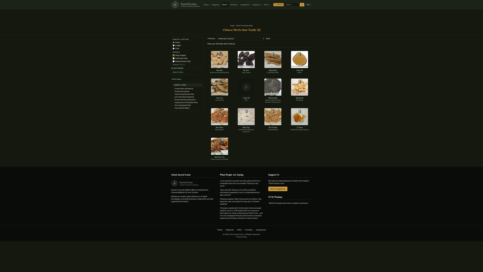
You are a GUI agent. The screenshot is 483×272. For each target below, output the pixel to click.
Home (232, 26)
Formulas (233, 4)
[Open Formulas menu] (238, 4)
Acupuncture (244, 4)
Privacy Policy (241, 237)
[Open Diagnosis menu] (220, 4)
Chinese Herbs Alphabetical (183, 89)
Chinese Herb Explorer (181, 91)
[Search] (302, 4)
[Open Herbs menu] (228, 4)
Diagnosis (215, 4)
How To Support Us (277, 189)
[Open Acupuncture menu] (251, 4)
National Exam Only (183, 61)
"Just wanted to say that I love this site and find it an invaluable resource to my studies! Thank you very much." (240, 183)
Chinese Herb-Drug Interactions (185, 100)
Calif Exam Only (181, 58)
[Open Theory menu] (210, 4)
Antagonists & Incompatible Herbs (186, 102)
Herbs (224, 4)
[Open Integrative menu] (262, 4)
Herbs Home (176, 79)
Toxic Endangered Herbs (182, 105)
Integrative (256, 4)
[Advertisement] (241, 15)
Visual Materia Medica (182, 108)
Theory (206, 4)
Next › (268, 39)
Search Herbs (177, 68)
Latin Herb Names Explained (184, 97)
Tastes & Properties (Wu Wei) (184, 94)
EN (308, 5)
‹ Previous (211, 39)
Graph (280, 5)
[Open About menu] (270, 4)
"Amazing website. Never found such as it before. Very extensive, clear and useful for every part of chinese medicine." (240, 201)
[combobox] (292, 4)
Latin (177, 48)
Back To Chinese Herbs (244, 26)
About (266, 4)
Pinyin (177, 42)
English (178, 45)
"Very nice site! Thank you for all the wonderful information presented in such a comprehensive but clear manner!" (240, 192)
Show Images (180, 55)
